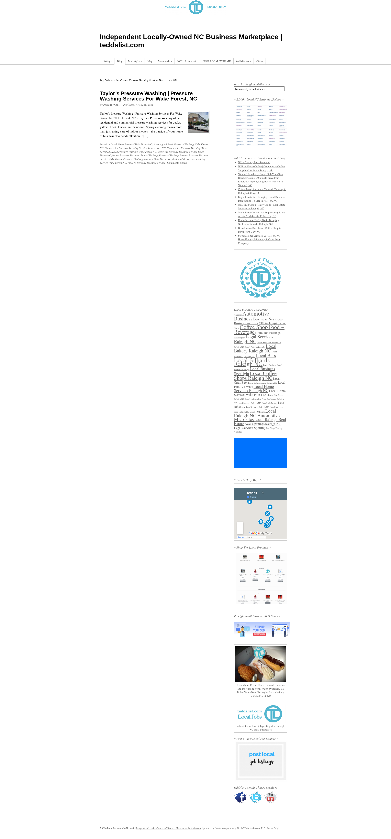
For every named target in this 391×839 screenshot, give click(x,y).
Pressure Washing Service (173, 155)
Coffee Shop (254, 327)
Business (243, 318)
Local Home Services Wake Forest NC (131, 144)
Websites (238, 431)
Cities (259, 61)
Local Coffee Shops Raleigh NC (255, 375)
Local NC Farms (257, 411)
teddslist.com (243, 61)
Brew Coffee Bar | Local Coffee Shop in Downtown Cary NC (259, 229)
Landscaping (239, 337)
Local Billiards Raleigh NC (252, 362)
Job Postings (272, 332)
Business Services (268, 319)
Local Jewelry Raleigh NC (249, 403)
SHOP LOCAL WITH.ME (217, 61)
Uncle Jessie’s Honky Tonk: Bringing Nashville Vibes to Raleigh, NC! (258, 222)
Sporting (259, 427)
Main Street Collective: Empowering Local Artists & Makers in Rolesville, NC (262, 214)
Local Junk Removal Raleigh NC (254, 407)
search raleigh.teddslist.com (252, 84)
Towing (279, 428)
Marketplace (135, 61)
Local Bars (266, 355)
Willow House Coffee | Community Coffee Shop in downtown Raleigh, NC (261, 168)
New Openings (255, 424)
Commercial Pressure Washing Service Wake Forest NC (135, 148)
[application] (260, 453)
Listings (107, 61)
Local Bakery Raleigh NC (255, 348)
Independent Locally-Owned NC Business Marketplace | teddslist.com (168, 828)
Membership (165, 61)
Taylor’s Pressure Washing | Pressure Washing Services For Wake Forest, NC (148, 96)
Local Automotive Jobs (255, 347)
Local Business (269, 365)
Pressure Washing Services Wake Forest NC (147, 159)
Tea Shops (270, 428)
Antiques (238, 314)
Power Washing (149, 155)
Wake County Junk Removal (254, 162)
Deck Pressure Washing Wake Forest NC (134, 151)
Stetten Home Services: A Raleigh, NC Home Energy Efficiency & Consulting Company (259, 239)
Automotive (255, 313)
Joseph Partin (112, 104)
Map (150, 61)
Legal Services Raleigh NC (253, 338)
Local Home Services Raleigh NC (254, 388)
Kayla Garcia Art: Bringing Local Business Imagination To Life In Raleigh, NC (261, 198)
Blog (120, 61)
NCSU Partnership (187, 61)
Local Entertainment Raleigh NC (262, 382)
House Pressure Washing (125, 155)
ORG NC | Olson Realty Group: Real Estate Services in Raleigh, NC (261, 206)
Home (259, 332)
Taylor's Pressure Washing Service (146, 162)
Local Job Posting (269, 403)
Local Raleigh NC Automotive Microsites (257, 415)
